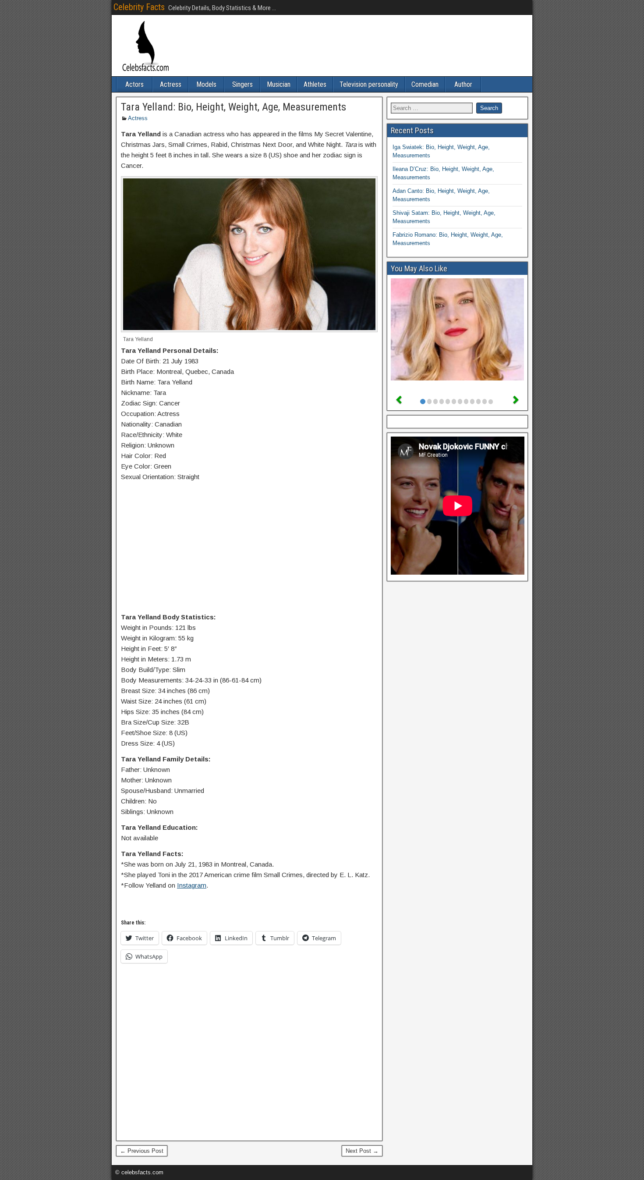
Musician (278, 84)
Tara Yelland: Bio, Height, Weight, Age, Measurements (233, 107)
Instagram (191, 885)
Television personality (369, 84)
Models (206, 84)
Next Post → (362, 1151)
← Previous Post (141, 1151)
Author (463, 84)
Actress (170, 84)
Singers (242, 84)
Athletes (315, 84)
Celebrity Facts (139, 7)
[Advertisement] (249, 548)
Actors (134, 84)
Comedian (425, 84)
